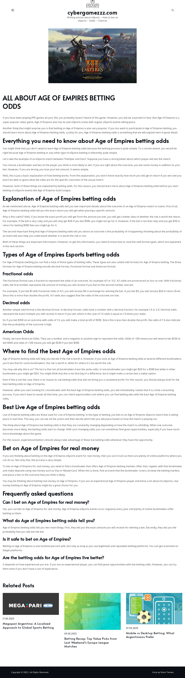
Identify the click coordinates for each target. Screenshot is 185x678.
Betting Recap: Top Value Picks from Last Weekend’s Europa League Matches (90, 642)
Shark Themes (167, 672)
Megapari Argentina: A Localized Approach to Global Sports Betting (28, 625)
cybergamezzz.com (93, 12)
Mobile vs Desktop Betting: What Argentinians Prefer (150, 635)
